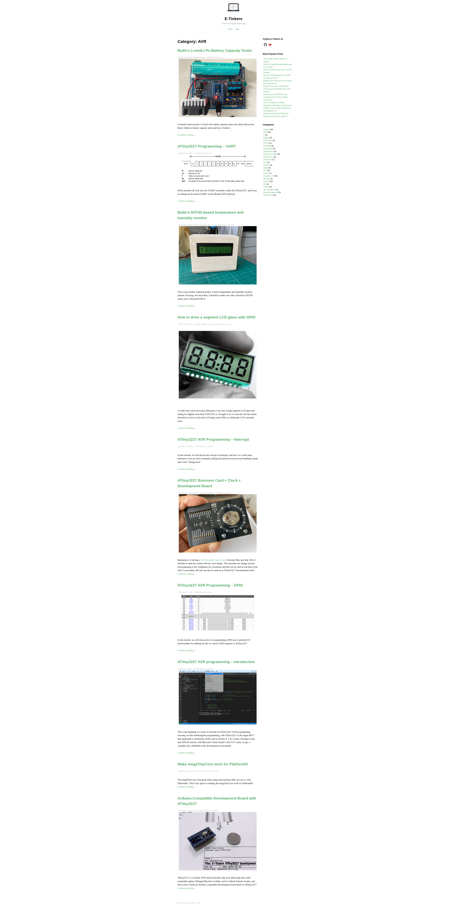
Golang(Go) (268, 149)
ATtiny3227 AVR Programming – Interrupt (213, 439)
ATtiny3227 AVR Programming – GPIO (210, 585)
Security (266, 179)
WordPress (267, 195)
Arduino (191, 493)
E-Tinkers (233, 19)
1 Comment (209, 669)
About (230, 29)
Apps (237, 29)
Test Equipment (269, 190)
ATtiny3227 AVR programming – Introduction (216, 662)
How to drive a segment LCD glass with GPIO (216, 317)
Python (266, 173)
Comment (219, 57)
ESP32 (266, 143)
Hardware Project (199, 57)
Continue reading (187, 135)
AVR (190, 57)
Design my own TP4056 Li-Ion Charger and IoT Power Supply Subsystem (275, 97)
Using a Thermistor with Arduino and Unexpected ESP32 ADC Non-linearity (277, 89)
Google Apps (268, 151)
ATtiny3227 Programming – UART (207, 146)
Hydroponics (268, 157)
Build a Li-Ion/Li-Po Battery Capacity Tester (215, 50)
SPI (264, 184)
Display (195, 225)
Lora (265, 162)
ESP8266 (267, 146)
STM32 (266, 187)
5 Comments (213, 771)
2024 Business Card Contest (213, 560)
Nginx (265, 168)
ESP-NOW (267, 140)
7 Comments (213, 811)
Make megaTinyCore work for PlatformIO (213, 764)
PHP (265, 170)
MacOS (266, 165)
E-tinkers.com (181, 903)
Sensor (214, 225)
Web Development (270, 192)
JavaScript (267, 159)
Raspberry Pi (268, 176)
